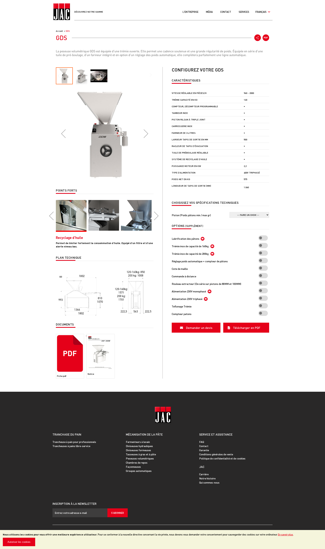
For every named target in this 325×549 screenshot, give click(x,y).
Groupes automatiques (139, 470)
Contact (225, 11)
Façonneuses (133, 466)
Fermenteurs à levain (138, 441)
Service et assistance (215, 434)
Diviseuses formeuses (138, 450)
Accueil (59, 31)
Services (244, 11)
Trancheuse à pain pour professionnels (74, 441)
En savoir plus (285, 534)
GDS (68, 31)
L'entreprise (190, 11)
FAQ (201, 441)
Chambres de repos (136, 462)
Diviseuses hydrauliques (139, 446)
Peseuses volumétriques (140, 458)
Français (261, 11)
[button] (63, 133)
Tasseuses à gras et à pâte (141, 454)
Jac (201, 467)
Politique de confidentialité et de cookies (222, 458)
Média (209, 11)
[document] (162, 539)
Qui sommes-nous (209, 482)
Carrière (204, 474)
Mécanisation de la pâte (144, 434)
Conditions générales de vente (216, 454)
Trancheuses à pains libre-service (71, 446)
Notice (91, 374)
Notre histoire (207, 478)
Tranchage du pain (66, 434)
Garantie (204, 450)
